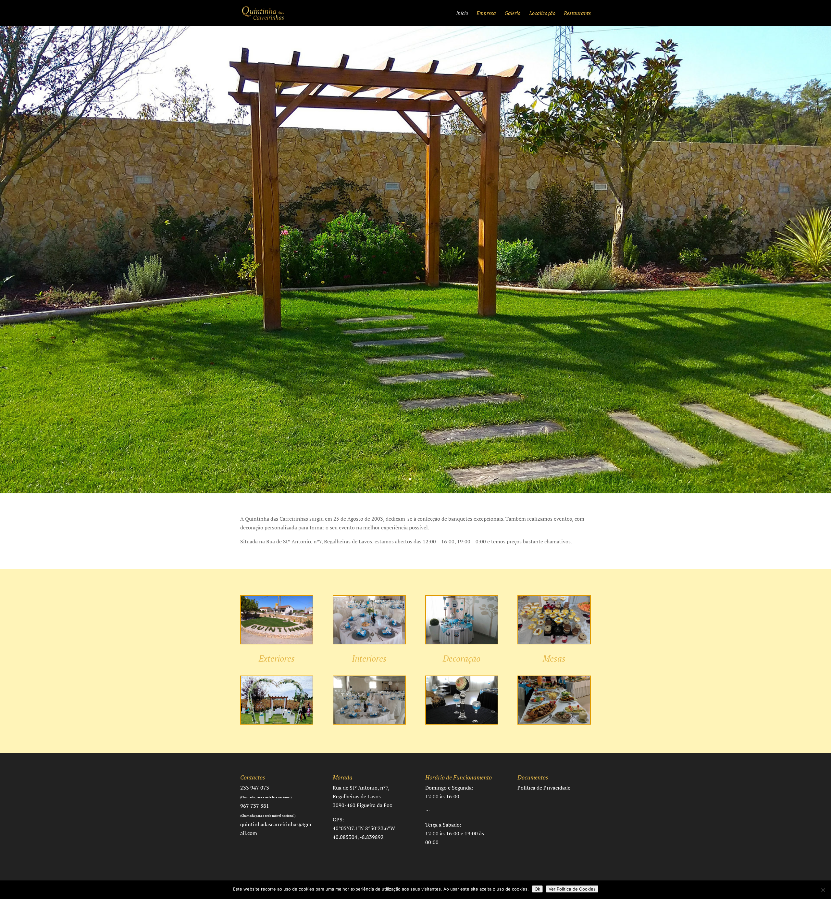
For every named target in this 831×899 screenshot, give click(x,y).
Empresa (486, 14)
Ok (537, 889)
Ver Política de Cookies (572, 889)
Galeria (512, 14)
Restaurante (577, 14)
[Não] (823, 890)
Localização (542, 14)
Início (462, 14)
